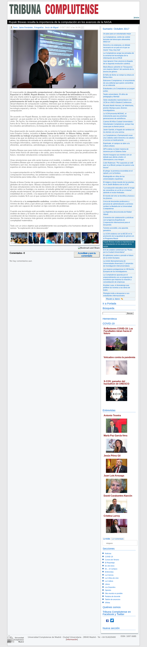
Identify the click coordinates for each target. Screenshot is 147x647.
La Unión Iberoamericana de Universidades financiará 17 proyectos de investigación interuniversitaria (118, 263)
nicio (136, 17)
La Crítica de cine (112, 578)
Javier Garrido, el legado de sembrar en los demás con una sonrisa (118, 131)
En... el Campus (111, 569)
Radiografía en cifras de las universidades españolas (114, 177)
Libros (107, 584)
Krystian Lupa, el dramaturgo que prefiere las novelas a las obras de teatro (116, 287)
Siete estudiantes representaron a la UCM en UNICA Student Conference (117, 101)
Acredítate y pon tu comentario (87, 254)
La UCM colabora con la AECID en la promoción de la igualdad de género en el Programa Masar (118, 236)
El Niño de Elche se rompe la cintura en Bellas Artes (118, 76)
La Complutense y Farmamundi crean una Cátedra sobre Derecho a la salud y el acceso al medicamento (118, 137)
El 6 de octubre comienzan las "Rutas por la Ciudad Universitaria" (117, 251)
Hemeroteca (110, 318)
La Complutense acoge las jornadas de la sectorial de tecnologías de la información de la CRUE (118, 55)
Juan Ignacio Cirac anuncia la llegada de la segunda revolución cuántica (118, 62)
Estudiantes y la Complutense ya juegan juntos (119, 90)
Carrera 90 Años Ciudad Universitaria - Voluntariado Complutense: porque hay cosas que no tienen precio (118, 124)
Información (71, 639)
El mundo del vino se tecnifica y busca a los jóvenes (118, 197)
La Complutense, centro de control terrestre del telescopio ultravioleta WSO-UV (116, 39)
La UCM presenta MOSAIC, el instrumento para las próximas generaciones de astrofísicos (115, 116)
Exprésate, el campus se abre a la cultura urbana (116, 144)
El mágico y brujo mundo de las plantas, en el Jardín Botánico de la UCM (118, 183)
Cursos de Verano (112, 560)
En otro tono (109, 566)
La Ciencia (109, 575)
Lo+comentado (118, 539)
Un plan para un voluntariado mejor (117, 34)
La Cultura (109, 581)
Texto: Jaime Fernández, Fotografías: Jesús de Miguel (35, 27)
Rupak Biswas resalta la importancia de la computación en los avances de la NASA (118, 244)
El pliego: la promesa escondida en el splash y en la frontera (118, 172)
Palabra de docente (112, 596)
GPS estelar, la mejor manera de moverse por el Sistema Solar (115, 150)
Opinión (108, 590)
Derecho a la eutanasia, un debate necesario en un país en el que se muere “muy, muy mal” (116, 47)
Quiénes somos (112, 607)
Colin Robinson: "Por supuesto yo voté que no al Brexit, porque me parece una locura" (118, 165)
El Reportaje (110, 563)
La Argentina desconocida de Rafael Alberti (117, 213)
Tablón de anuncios (112, 599)
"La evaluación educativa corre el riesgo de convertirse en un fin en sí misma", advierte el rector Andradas (119, 190)
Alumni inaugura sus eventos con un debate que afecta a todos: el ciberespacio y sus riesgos (117, 157)
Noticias (108, 554)
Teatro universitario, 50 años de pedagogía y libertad (115, 95)
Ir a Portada (109, 303)
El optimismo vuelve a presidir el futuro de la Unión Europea (118, 256)
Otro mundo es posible (114, 593)
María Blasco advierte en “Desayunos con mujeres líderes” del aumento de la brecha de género (118, 69)
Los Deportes (110, 587)
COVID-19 (109, 323)
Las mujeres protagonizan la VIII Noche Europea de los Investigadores (118, 270)
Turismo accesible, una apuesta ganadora (115, 229)
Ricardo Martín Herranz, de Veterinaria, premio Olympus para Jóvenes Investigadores (118, 108)
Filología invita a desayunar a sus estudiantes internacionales (116, 294)
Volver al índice (113, 299)
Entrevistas (109, 410)
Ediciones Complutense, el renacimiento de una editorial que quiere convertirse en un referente (119, 83)
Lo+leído (106, 539)
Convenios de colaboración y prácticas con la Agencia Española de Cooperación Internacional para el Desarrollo (118, 221)
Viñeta (107, 603)
